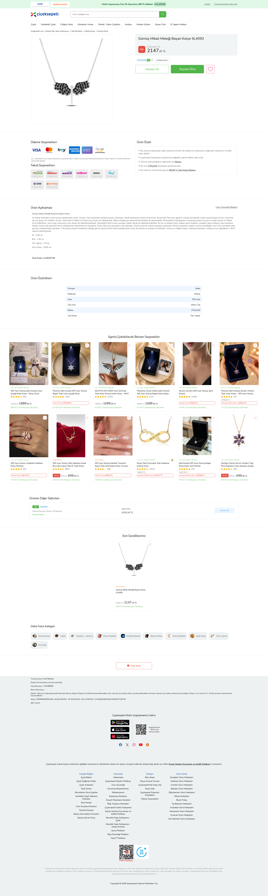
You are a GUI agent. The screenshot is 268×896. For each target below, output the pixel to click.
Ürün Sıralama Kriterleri (86, 806)
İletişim (149, 773)
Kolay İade (150, 788)
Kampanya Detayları (118, 796)
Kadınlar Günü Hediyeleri (182, 781)
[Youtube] (141, 744)
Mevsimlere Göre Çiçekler (86, 792)
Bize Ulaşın (150, 777)
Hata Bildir (135, 665)
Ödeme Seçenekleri (150, 799)
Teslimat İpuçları (86, 810)
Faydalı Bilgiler (86, 773)
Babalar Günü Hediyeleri (182, 788)
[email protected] (55, 682)
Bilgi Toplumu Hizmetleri (118, 803)
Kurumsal (118, 773)
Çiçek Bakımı (86, 777)
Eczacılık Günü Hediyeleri (182, 815)
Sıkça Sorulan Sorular (150, 781)
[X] (127, 744)
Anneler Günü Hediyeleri (182, 785)
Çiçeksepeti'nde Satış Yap (225, 4)
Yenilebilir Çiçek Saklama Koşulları (86, 797)
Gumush (44, 507)
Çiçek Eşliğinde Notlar (86, 781)
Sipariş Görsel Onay (86, 817)
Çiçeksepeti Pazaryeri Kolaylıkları (149, 793)
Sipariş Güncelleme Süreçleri (86, 814)
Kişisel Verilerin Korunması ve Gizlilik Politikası (118, 812)
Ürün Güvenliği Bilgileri (226, 207)
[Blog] (147, 744)
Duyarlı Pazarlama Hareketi (118, 800)
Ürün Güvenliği (118, 785)
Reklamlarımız (118, 792)
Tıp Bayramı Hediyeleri (182, 803)
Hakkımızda (118, 777)
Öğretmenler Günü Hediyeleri (182, 792)
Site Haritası (86, 802)
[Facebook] (121, 744)
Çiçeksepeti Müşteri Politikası (118, 781)
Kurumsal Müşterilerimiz (118, 788)
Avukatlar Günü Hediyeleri (181, 807)
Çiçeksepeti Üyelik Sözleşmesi (118, 807)
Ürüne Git (224, 510)
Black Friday (181, 800)
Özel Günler (86, 788)
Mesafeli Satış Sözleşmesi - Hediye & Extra (118, 825)
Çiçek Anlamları (86, 785)
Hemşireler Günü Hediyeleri (181, 811)
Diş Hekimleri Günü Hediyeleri (181, 819)
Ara (162, 14)
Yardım (207, 4)
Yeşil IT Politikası (118, 838)
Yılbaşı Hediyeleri (181, 796)
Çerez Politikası (118, 830)
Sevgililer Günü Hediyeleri (181, 777)
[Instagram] (134, 744)
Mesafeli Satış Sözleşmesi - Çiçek (118, 819)
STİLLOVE (141, 60)
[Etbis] (126, 853)
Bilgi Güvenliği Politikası (118, 834)
